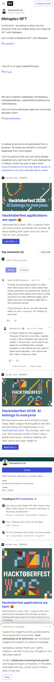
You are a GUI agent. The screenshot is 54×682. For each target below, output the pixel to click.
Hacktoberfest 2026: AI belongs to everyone (21, 413)
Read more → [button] (10, 447)
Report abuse (36, 366)
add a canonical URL (27, 311)
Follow (27, 470)
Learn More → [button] (10, 241)
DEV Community (25, 498)
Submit (11, 270)
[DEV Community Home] (10, 3)
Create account (43, 3)
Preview (24, 270)
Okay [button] (7, 677)
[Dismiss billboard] (50, 627)
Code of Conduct (19, 366)
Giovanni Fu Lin (15, 10)
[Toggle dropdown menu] (50, 178)
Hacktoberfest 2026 (12, 430)
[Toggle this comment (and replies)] (3, 285)
